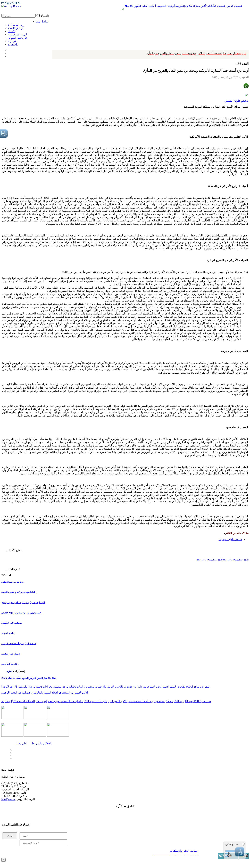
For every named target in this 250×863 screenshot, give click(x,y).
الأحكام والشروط (41, 743)
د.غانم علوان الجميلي (236, 100)
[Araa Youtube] (8, 55)
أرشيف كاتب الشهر (145, 5)
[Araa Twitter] (8, 52)
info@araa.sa (8, 799)
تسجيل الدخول (234, 5)
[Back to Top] (3, 859)
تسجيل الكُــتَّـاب (216, 5)
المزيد (9, 670)
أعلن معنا (200, 5)
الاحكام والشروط (185, 5)
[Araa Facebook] (12, 748)
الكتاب (130, 5)
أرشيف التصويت (165, 5)
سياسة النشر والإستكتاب (184, 850)
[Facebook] (8, 49)
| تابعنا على (72, 758)
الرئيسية (196, 53)
